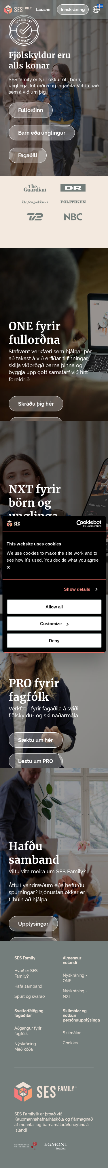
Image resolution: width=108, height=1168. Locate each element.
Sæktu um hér (35, 740)
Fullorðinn (30, 110)
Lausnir (43, 9)
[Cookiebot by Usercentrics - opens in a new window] (76, 524)
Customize (51, 623)
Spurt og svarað (29, 996)
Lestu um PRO (35, 761)
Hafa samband (28, 986)
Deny (54, 640)
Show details (77, 589)
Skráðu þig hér (36, 404)
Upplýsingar (33, 924)
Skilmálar (72, 1032)
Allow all (54, 606)
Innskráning (73, 9)
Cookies (70, 1043)
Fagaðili (27, 155)
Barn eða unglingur (41, 133)
